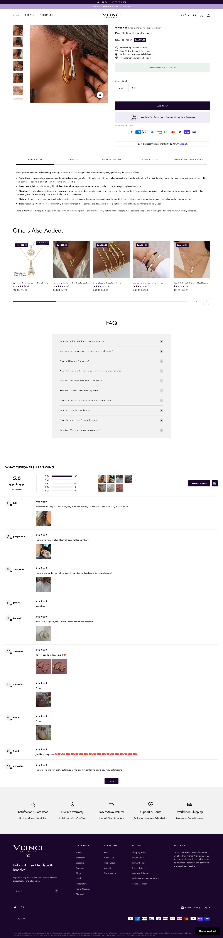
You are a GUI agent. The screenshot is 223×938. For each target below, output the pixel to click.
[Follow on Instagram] (23, 908)
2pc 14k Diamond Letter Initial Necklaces (33, 283)
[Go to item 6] (18, 91)
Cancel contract (207, 931)
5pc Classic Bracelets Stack (107, 283)
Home (78, 852)
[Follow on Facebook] (15, 908)
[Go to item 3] (18, 54)
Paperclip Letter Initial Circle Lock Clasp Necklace (78, 283)
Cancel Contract (139, 883)
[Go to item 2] (18, 42)
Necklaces (80, 857)
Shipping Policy (139, 852)
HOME (16, 15)
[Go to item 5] (18, 78)
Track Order (109, 862)
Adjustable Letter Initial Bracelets (150, 283)
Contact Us (109, 857)
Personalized (82, 883)
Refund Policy (138, 857)
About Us (108, 868)
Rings (78, 873)
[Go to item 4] (18, 66)
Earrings (80, 868)
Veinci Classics (83, 888)
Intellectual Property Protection (145, 878)
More (112, 781)
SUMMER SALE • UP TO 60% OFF (112, 2)
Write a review (199, 483)
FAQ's (107, 852)
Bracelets (80, 862)
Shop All (80, 894)
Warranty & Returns (140, 873)
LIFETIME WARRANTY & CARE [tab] (188, 159)
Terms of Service (139, 868)
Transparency (110, 873)
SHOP (28, 15)
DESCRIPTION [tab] (35, 159)
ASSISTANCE (46, 15)
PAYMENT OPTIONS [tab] (111, 159)
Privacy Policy (138, 862)
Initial (78, 878)
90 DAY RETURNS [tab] (150, 159)
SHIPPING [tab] (73, 159)
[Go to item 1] (18, 30)
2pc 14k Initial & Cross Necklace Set (192, 283)
